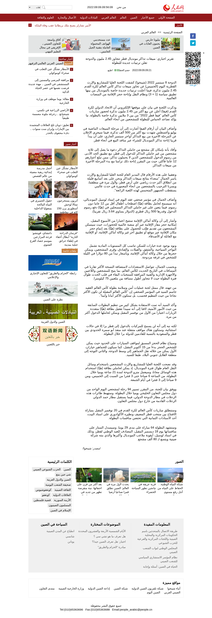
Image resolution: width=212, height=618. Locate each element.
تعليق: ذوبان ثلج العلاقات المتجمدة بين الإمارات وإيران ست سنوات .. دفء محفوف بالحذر (49, 129)
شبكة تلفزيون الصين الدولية (147, 588)
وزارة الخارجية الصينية (71, 588)
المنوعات (117, 25)
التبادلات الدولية (88, 17)
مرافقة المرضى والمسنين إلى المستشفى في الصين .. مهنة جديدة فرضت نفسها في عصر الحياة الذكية (49, 86)
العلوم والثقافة (45, 17)
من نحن (121, 7)
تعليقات (103, 25)
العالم (123, 17)
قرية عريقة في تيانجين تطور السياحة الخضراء (144, 488)
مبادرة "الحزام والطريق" (112, 547)
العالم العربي (108, 17)
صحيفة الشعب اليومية (58, 484)
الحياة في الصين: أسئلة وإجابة (160, 566)
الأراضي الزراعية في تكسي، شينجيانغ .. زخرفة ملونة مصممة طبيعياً (50, 114)
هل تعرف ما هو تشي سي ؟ (110, 536)
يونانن (71, 541)
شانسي (70, 536)
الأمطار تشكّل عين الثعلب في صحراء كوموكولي (52, 70)
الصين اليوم (153, 592)
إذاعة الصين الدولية (99, 588)
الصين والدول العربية (53, 321)
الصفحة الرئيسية (172, 32)
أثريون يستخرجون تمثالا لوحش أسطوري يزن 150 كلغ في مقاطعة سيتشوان (67, 208)
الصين (133, 17)
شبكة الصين (121, 588)
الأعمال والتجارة (67, 17)
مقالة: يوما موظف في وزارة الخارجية (52, 100)
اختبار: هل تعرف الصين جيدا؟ (109, 541)
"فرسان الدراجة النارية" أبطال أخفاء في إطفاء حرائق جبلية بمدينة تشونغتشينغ (67, 240)
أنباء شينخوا (173, 588)
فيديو (92, 25)
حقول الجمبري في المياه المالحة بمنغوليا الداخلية (41, 204)
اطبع (110, 70)
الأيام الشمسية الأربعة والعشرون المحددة (102, 531)
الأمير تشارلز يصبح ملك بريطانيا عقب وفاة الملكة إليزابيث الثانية (60, 25)
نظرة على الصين (53, 299)
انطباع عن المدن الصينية (60, 531)
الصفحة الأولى (166, 17)
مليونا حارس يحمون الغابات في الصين (149, 43)
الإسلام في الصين (60, 510)
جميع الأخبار (147, 17)
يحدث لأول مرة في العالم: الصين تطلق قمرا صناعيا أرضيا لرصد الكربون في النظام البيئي (118, 492)
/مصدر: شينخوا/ (92, 448)
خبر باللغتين (53, 344)
